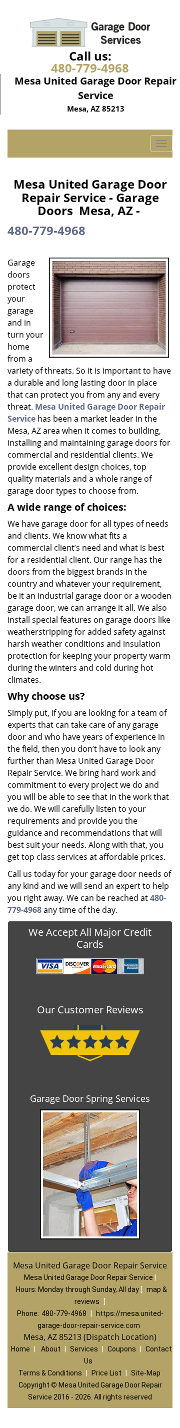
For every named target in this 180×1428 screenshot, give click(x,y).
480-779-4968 (90, 68)
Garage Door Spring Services (90, 1098)
